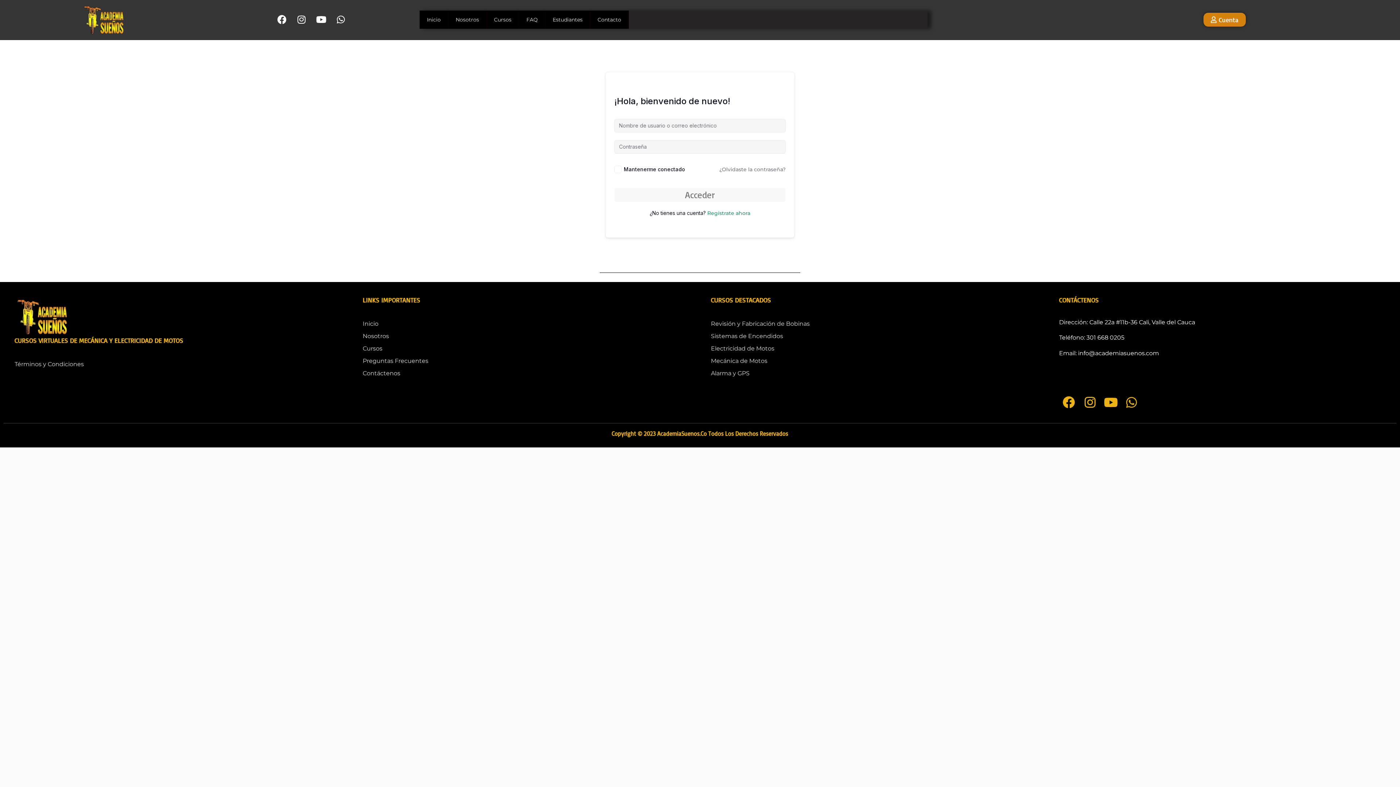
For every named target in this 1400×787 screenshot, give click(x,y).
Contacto (609, 19)
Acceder (700, 194)
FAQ (532, 19)
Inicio (434, 19)
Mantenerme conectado (654, 169)
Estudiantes (568, 19)
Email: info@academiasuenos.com (1109, 353)
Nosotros (467, 19)
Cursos (503, 19)
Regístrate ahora (728, 213)
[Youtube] (321, 19)
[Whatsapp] (341, 19)
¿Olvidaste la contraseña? (752, 169)
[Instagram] (301, 19)
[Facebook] (282, 19)
